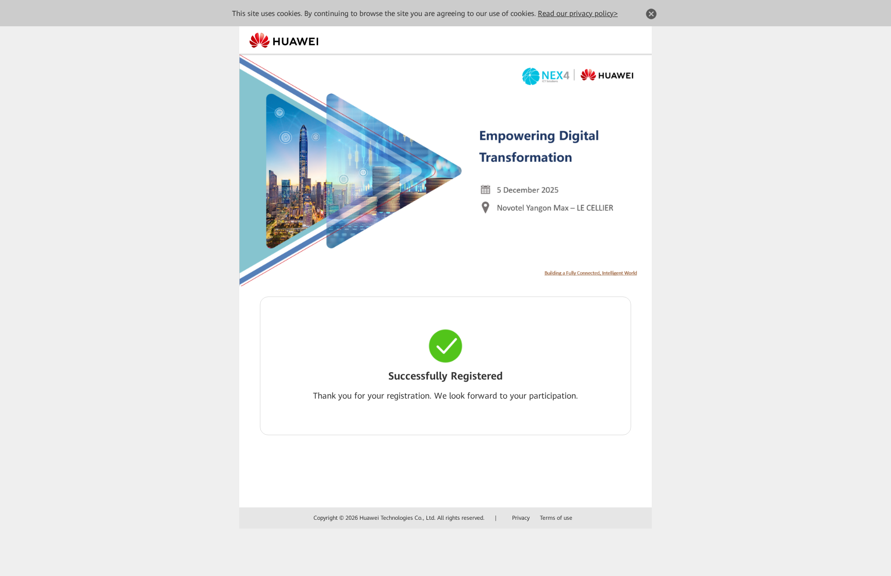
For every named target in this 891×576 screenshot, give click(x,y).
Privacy (521, 518)
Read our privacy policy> (578, 13)
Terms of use (556, 518)
